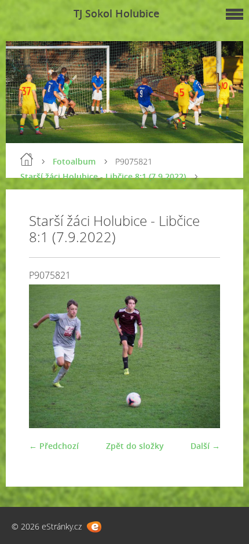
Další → (205, 445)
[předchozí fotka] (48, 356)
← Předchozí (54, 445)
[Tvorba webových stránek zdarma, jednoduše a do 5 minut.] (94, 526)
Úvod (26, 159)
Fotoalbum (74, 161)
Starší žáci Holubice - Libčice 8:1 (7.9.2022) (103, 176)
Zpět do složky (135, 445)
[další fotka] (201, 356)
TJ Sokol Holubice (116, 13)
